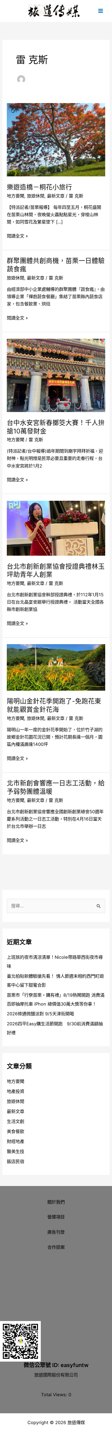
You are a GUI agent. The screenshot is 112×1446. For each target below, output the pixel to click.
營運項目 (56, 1217)
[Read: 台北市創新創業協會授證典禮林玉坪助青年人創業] (56, 528)
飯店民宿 (15, 1161)
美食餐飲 (15, 1131)
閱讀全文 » (17, 235)
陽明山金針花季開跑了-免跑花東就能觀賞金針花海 (54, 705)
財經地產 (15, 1141)
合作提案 (56, 1247)
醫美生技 (15, 1151)
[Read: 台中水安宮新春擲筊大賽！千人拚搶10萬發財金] (56, 375)
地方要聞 (15, 196)
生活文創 (15, 1121)
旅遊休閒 (35, 196)
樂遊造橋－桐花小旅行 (39, 187)
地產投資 (15, 1091)
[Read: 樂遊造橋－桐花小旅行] (56, 139)
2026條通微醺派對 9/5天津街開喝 (40, 1013)
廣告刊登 (56, 1232)
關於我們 (56, 1202)
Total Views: (55, 1394)
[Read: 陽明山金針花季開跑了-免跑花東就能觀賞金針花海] (56, 667)
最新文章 (55, 196)
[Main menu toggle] (100, 11)
